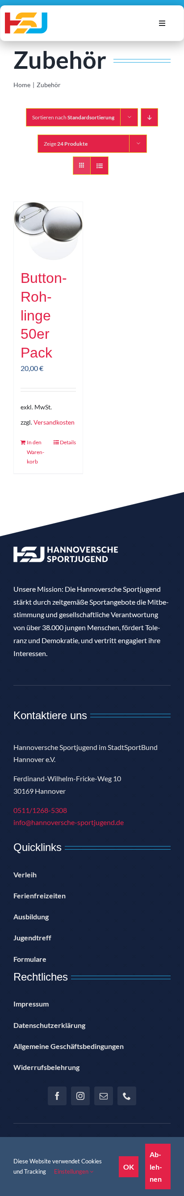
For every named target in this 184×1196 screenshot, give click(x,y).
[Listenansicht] (99, 165)
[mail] (103, 1096)
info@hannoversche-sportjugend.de (68, 822)
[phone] (126, 1096)
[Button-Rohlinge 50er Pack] (48, 231)
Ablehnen (156, 1166)
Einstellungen (72, 1171)
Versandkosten (54, 422)
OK (128, 1166)
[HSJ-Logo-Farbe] (26, 16)
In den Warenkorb (35, 452)
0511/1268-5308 (40, 810)
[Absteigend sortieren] (149, 117)
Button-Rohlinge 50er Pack (44, 315)
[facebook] (57, 1096)
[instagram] (80, 1096)
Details (68, 442)
